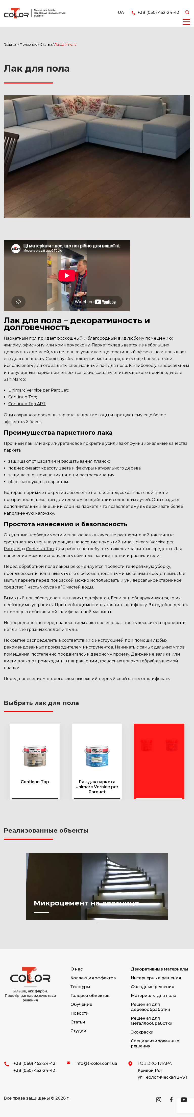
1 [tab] (97, 923)
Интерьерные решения (156, 978)
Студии (78, 1030)
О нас (76, 969)
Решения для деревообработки (150, 1007)
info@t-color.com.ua (96, 1063)
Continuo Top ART (27, 403)
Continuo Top (22, 397)
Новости (79, 1013)
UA (121, 12)
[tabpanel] (97, 886)
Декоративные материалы (159, 969)
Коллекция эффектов (93, 978)
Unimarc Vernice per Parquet (38, 390)
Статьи (77, 1022)
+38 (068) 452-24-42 (34, 1063)
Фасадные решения (152, 986)
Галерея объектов (89, 995)
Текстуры (80, 986)
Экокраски (142, 1032)
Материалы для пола (153, 995)
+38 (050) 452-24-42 (34, 1070)
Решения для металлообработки (152, 1021)
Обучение (81, 1004)
